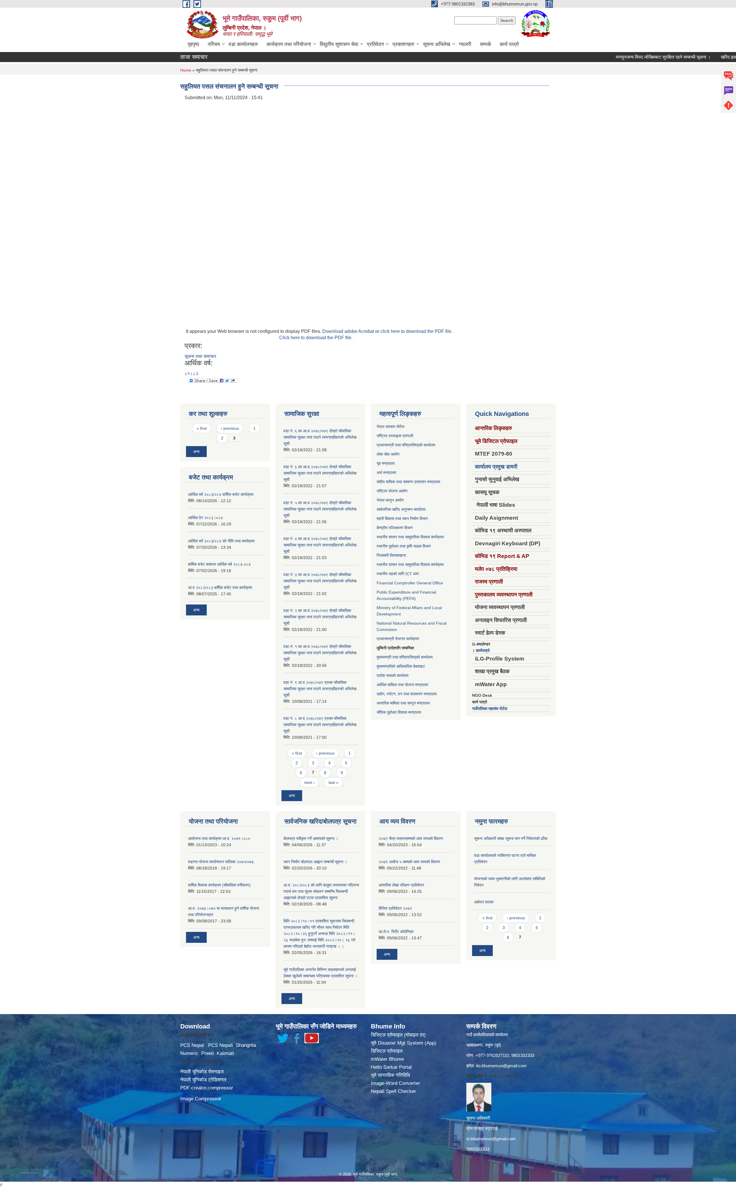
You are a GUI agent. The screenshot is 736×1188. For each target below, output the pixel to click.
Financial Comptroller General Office (410, 583)
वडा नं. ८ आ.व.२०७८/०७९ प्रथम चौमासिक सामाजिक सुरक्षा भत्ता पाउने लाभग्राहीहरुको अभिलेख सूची (319, 724)
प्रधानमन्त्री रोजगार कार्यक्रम (398, 638)
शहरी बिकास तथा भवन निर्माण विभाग (402, 518)
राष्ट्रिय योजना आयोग (392, 491)
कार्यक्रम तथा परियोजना (289, 44)
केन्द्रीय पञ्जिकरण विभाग (395, 527)
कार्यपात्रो (483, 650)
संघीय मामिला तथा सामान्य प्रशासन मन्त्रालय (408, 481)
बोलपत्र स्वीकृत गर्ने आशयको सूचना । (310, 838)
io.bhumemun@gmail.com (491, 1138)
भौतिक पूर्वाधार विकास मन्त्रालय (399, 712)
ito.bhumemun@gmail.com (501, 1065)
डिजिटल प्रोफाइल (386, 1051)
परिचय (214, 44)
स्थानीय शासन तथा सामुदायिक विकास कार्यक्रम (410, 537)
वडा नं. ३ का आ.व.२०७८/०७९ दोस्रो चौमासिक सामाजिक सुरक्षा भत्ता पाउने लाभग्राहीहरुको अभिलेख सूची (319, 581)
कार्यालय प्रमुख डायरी (496, 467)
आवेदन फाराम (483, 902)
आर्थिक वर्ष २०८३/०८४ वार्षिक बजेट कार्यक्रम (220, 494)
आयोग (395, 454)
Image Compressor (200, 1098)
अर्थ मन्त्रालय (386, 472)
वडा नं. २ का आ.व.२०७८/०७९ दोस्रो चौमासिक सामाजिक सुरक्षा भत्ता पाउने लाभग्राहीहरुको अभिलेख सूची (319, 616)
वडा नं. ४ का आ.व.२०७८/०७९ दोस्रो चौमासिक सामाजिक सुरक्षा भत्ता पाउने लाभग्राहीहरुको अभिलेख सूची (319, 545)
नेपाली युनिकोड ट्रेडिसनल (203, 1080)
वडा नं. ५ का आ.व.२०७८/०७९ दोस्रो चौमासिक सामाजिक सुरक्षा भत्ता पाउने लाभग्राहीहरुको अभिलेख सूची (319, 509)
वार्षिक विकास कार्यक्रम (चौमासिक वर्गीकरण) (219, 885)
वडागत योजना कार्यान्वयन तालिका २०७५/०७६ (221, 861)
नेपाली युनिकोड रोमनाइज (202, 1071)
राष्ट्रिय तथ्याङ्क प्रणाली (395, 435)
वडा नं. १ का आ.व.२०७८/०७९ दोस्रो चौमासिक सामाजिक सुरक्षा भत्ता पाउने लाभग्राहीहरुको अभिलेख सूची (319, 652)
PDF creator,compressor (206, 1088)
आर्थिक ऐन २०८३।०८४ (205, 517)
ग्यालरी (465, 44)
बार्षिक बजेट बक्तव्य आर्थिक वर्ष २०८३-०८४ (219, 564)
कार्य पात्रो (509, 44)
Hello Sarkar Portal (391, 1067)
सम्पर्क (485, 44)
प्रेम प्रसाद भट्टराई (482, 1128)
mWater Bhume (387, 1059)
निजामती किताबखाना (391, 555)
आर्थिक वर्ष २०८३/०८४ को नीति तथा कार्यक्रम (221, 541)
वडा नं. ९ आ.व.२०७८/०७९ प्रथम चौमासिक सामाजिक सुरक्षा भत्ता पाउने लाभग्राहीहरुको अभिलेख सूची (319, 688)
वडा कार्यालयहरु (243, 44)
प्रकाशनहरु (403, 44)
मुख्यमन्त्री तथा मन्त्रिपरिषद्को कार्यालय (405, 657)
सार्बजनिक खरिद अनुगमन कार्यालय (401, 509)
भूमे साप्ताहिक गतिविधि (390, 1075)
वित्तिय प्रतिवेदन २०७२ (395, 908)
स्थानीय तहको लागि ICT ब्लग (398, 573)
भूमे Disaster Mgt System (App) (403, 1043)
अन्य (196, 451)
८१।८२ (191, 373)
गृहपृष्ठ (193, 44)
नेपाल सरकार (386, 426)
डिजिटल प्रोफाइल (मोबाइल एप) (398, 1035)
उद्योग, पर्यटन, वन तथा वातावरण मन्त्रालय (407, 694)
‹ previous (230, 428)
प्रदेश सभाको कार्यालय (393, 675)
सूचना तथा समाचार (200, 356)
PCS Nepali (220, 1045)
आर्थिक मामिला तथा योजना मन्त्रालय (402, 684)
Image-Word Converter (395, 1083)
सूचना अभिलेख (436, 44)
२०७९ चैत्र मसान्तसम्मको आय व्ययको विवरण (411, 838)
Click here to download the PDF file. (315, 337)
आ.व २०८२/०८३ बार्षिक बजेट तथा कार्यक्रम (220, 587)
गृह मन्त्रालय (386, 463)
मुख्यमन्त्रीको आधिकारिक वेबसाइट (401, 666)
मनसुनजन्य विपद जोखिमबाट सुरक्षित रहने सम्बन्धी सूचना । (636, 57)
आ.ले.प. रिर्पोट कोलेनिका (396, 931)
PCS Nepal (192, 1045)
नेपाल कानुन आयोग (390, 500)
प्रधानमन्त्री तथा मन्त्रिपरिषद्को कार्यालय (406, 445)
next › (309, 782)
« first (202, 428)
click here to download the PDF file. (416, 331)
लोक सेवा (384, 454)
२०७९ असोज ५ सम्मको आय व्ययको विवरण (409, 861)
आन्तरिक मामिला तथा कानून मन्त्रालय (403, 703)
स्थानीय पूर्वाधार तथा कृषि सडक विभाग (404, 546)
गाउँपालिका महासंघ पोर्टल (489, 708)
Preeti (207, 1053)
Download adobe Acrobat (348, 331)
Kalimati (225, 1053)
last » (333, 782)
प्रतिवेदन (375, 44)
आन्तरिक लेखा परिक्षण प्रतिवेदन (401, 885)
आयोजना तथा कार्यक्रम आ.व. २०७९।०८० (219, 838)
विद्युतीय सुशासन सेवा (339, 44)
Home (185, 70)
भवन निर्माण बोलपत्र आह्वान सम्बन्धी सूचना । (315, 861)
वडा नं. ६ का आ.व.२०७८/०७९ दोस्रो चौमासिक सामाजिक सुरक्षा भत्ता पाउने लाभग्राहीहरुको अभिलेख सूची (319, 437)
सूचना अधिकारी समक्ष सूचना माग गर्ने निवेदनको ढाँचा (510, 838)
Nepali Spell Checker (393, 1091)
